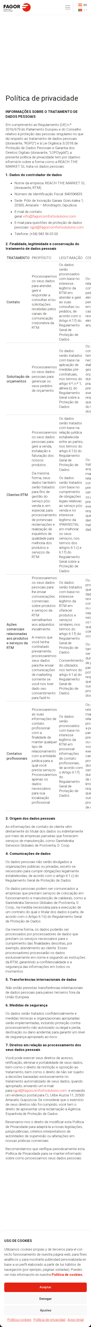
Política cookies (19, 1320)
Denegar (45, 1299)
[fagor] (17, 7)
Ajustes (45, 1310)
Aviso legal (76, 1320)
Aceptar (45, 1287)
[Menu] (67, 7)
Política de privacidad (49, 1320)
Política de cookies (67, 1275)
